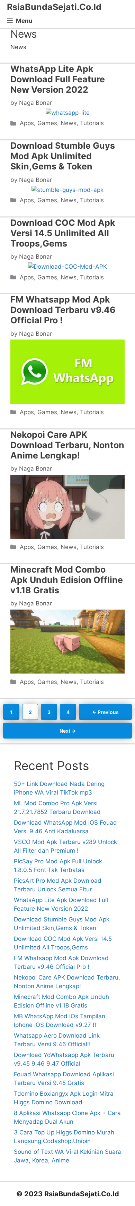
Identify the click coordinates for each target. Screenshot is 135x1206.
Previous (105, 712)
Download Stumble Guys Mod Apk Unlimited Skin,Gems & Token (62, 155)
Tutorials (92, 123)
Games (47, 123)
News (68, 123)
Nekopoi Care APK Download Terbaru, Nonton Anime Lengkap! (67, 445)
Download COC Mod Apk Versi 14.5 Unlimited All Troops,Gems (62, 233)
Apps (27, 123)
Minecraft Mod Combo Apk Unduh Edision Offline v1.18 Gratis (66, 579)
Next (68, 731)
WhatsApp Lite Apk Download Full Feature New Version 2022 (57, 79)
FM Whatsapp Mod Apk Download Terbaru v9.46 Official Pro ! (63, 309)
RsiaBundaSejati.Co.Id (54, 7)
